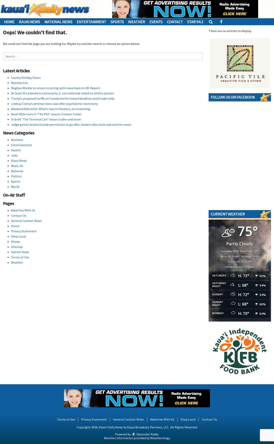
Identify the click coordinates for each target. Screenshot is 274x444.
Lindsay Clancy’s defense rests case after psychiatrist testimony (54, 104)
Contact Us (18, 215)
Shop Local (18, 236)
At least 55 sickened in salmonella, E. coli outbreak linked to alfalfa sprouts (62, 93)
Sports (117, 21)
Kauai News (29, 21)
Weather (136, 21)
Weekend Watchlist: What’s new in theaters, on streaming (50, 109)
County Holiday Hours (26, 78)
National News (58, 21)
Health (16, 150)
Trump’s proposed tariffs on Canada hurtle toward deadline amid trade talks (63, 98)
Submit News (20, 252)
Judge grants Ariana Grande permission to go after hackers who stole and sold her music (71, 124)
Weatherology (160, 438)
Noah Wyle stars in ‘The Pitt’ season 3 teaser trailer (46, 114)
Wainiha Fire (19, 83)
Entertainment (91, 21)
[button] (210, 21)
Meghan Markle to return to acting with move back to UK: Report (55, 88)
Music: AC (17, 166)
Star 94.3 (195, 21)
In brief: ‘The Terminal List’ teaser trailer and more (46, 119)
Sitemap (17, 247)
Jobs (14, 155)
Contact (175, 21)
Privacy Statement (24, 231)
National (17, 171)
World (15, 187)
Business (17, 140)
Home (9, 21)
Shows (15, 242)
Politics (16, 176)
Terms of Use (20, 257)
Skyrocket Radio (147, 434)
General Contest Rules (26, 221)
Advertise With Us (23, 210)
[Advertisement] (185, 9)
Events (155, 21)
